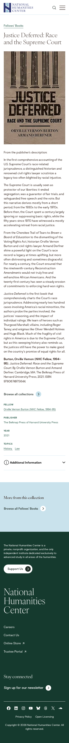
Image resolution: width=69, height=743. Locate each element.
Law (17, 448)
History (8, 448)
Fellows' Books (13, 25)
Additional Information (26, 462)
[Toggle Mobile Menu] (62, 8)
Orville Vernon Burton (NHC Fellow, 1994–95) (30, 409)
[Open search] (54, 8)
